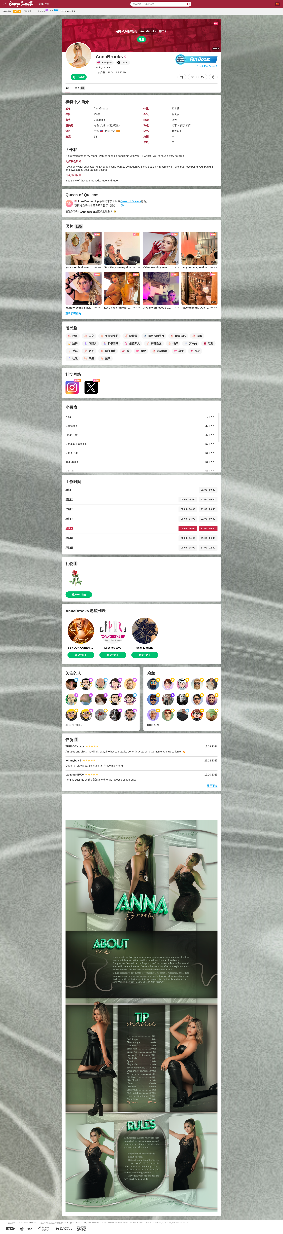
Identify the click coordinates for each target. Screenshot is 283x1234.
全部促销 (42, 11)
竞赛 (52, 11)
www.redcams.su (30, 1223)
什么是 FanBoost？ (207, 66)
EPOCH (67, 1223)
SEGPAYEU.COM (79, 1223)
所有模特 (7, 11)
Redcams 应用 (68, 11)
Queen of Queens (130, 201)
